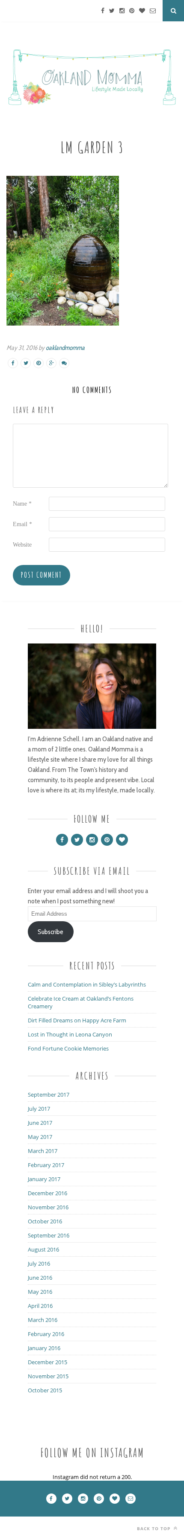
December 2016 (47, 1193)
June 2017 (40, 1123)
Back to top (154, 1528)
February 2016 (46, 1334)
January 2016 (44, 1348)
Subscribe (50, 932)
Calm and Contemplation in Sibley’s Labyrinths (87, 984)
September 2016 (48, 1235)
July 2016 (39, 1263)
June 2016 (40, 1277)
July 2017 (39, 1108)
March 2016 (42, 1320)
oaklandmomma (65, 348)
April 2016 (40, 1306)
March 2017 (42, 1151)
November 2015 (48, 1376)
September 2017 (48, 1094)
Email (22, 524)
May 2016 (40, 1291)
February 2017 (46, 1165)
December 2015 (47, 1362)
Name (22, 504)
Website (22, 544)
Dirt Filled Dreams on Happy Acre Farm (77, 1020)
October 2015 (45, 1390)
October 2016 (45, 1221)
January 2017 (44, 1179)
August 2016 (43, 1249)
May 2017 (40, 1137)
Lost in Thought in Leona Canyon (70, 1034)
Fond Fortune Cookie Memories (68, 1048)
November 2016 (48, 1207)
